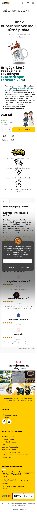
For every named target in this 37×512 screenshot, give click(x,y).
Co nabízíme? (26, 399)
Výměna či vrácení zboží (11, 452)
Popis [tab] (5, 201)
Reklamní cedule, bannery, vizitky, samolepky (15, 480)
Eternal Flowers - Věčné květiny (19, 401)
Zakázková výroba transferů (13, 486)
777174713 (6, 417)
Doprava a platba (9, 450)
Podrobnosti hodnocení (18, 37)
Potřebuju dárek (8, 439)
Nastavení (13, 267)
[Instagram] (9, 421)
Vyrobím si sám (8, 437)
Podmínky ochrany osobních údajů (15, 455)
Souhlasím (19, 261)
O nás (4, 445)
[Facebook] (4, 421)
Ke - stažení (6, 457)
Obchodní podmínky (10, 447)
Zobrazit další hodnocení (26, 349)
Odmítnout (25, 267)
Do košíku (26, 130)
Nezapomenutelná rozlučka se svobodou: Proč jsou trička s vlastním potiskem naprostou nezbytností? (18, 473)
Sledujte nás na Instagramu (19, 366)
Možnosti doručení (7, 122)
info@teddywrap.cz (9, 415)
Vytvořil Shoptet (19, 509)
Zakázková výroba (10, 399)
